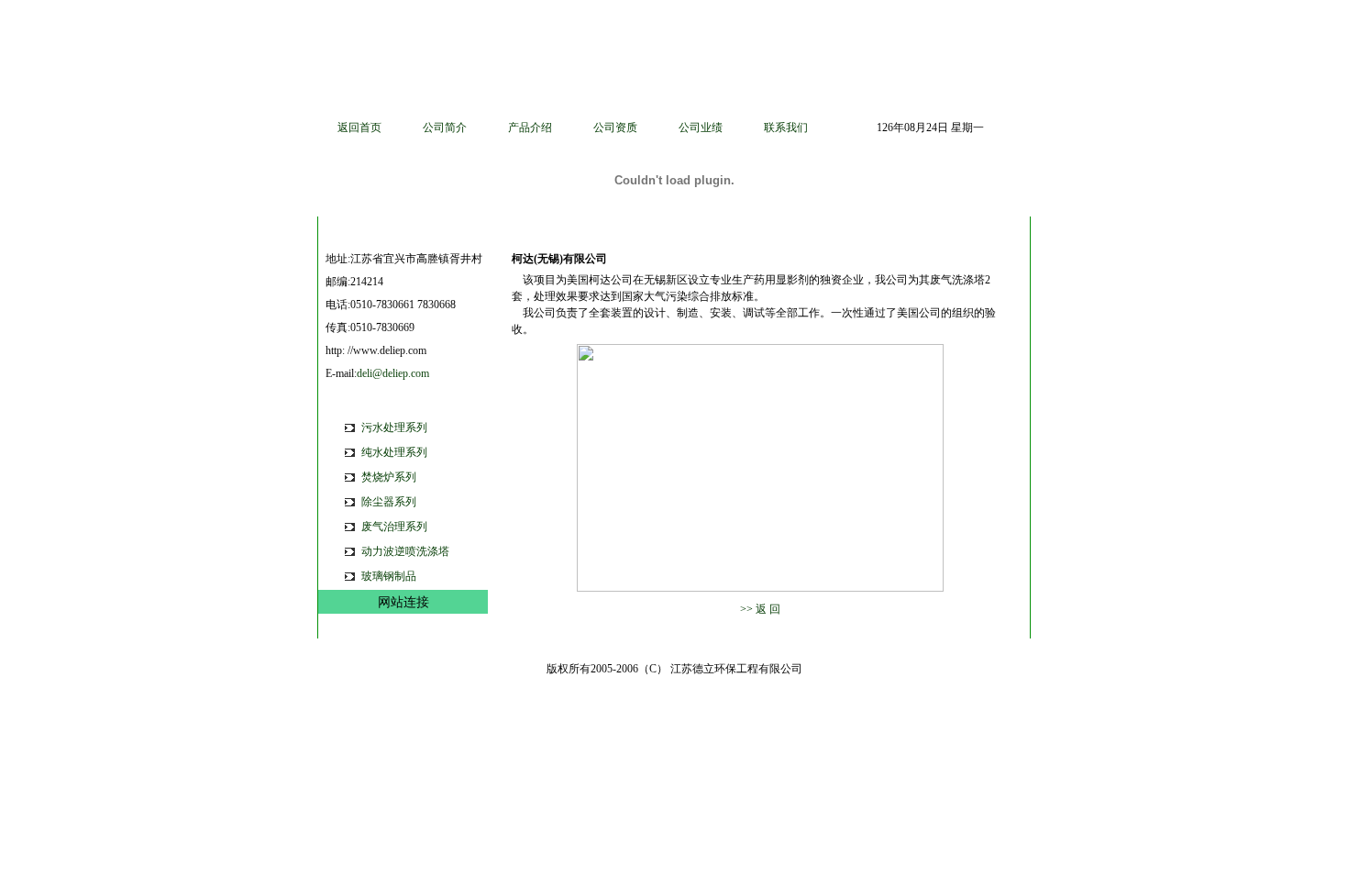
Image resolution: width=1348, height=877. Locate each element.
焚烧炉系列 (388, 477)
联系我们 (786, 127)
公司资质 (615, 127)
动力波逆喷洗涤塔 (405, 551)
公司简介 (445, 127)
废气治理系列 (394, 526)
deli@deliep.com (393, 373)
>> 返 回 (760, 609)
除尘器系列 (388, 501)
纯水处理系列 (394, 452)
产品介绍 (530, 127)
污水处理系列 (394, 427)
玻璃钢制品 (388, 576)
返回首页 (359, 127)
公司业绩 (701, 127)
